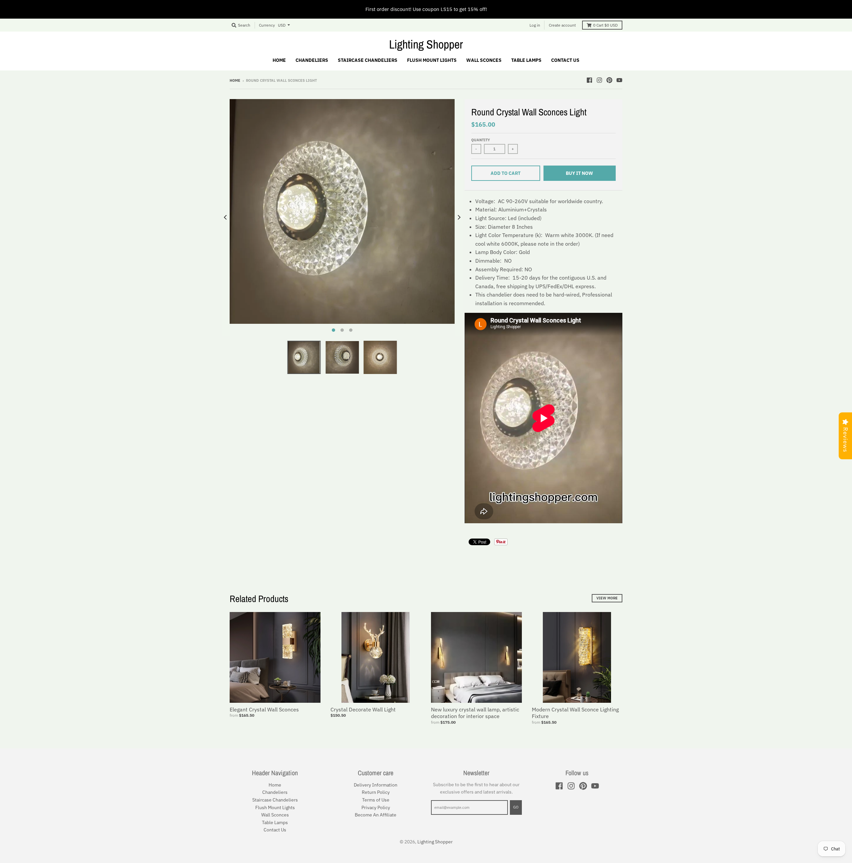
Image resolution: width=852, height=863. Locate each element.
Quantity (480, 140)
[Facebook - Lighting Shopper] (589, 80)
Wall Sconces (275, 815)
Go (516, 807)
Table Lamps (275, 822)
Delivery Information (375, 785)
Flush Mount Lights (275, 807)
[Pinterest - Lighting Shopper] (609, 80)
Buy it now (579, 173)
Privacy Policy (375, 807)
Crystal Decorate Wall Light (363, 709)
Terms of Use (375, 800)
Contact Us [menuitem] (565, 60)
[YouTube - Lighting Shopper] (619, 80)
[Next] (459, 217)
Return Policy (376, 792)
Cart (605, 25)
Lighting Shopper (426, 44)
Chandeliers (275, 792)
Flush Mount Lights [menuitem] (432, 60)
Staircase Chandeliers (275, 800)
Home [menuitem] (279, 60)
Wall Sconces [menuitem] (484, 60)
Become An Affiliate (375, 815)
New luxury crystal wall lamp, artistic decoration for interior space (475, 713)
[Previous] (226, 217)
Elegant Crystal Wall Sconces (264, 709)
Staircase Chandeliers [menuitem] (367, 60)
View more (607, 598)
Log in (535, 25)
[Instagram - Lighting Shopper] (599, 80)
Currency (267, 25)
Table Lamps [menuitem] (526, 60)
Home (235, 80)
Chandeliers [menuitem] (312, 60)
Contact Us (275, 830)
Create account (562, 25)
